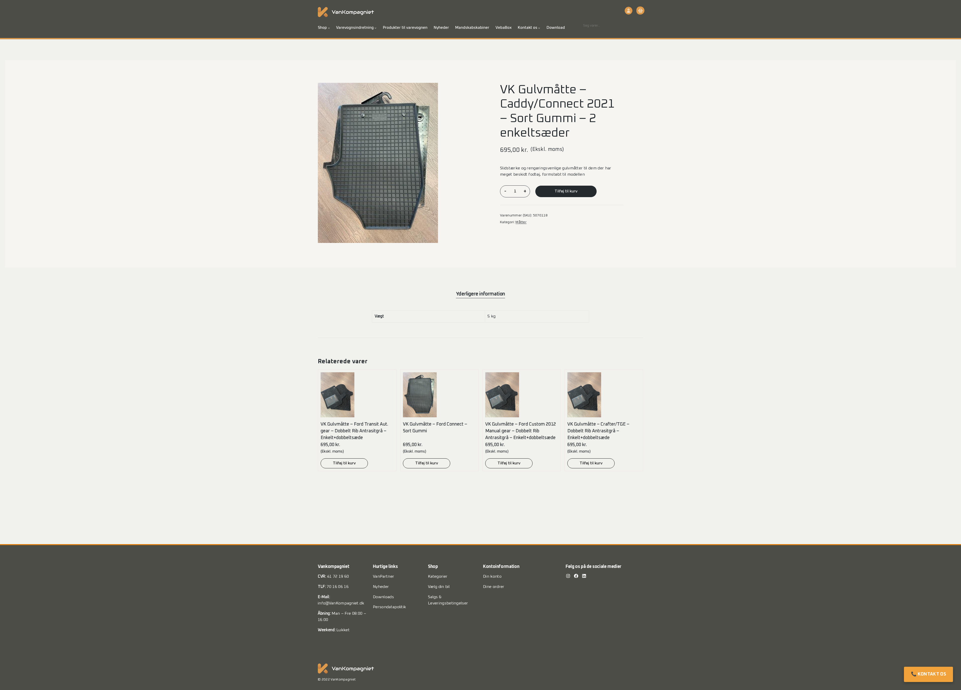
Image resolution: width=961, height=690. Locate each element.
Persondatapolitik (389, 607)
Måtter (521, 222)
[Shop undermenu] (329, 28)
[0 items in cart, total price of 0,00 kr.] (639, 11)
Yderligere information (480, 293)
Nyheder (381, 587)
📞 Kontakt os (928, 674)
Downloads (383, 597)
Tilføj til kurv (566, 191)
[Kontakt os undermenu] (539, 28)
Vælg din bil (439, 587)
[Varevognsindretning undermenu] (375, 28)
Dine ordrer (494, 587)
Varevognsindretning (355, 28)
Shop (322, 28)
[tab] (480, 294)
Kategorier (437, 576)
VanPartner (383, 576)
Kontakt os (527, 28)
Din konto (492, 576)
